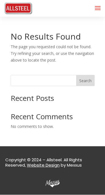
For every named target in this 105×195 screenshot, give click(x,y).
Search (85, 80)
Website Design (43, 165)
